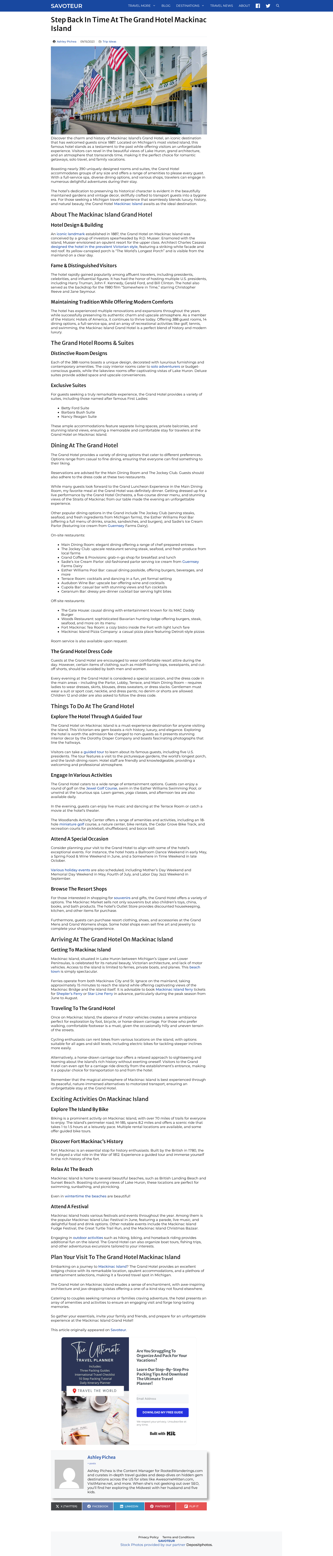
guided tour (94, 752)
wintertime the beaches (85, 1196)
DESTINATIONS (187, 6)
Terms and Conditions (178, 1537)
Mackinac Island (128, 204)
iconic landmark (71, 234)
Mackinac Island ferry (174, 989)
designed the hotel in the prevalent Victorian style (94, 247)
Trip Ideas (109, 41)
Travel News (221, 6)
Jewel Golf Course (101, 788)
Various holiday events (70, 870)
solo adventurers (165, 366)
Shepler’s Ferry (69, 994)
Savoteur (66, 6)
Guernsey (116, 526)
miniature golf (71, 824)
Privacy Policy (148, 1537)
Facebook (258, 6)
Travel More (139, 6)
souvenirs (122, 898)
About (244, 6)
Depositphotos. (199, 1545)
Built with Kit (163, 1433)
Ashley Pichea (66, 41)
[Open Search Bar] (277, 6)
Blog (165, 6)
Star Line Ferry (100, 994)
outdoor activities (88, 1238)
